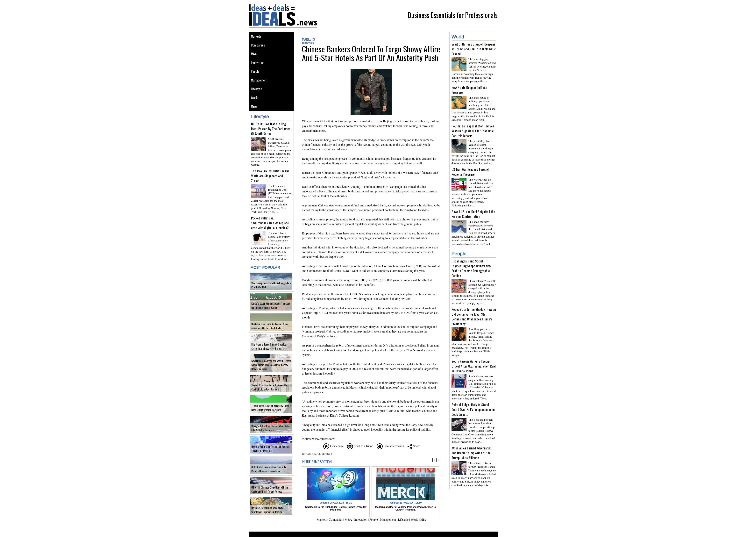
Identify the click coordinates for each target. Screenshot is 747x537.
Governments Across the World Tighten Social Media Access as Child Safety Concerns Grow (271, 365)
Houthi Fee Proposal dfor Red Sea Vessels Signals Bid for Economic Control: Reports (473, 131)
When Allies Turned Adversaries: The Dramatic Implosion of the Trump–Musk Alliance (472, 453)
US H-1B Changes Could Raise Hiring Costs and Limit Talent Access (269, 489)
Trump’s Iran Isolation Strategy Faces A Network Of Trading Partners (271, 408)
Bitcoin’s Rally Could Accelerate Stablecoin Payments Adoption (267, 510)
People (255, 71)
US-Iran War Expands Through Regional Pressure (470, 172)
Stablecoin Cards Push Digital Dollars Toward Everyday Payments (335, 508)
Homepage (336, 446)
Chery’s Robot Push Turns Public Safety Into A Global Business (271, 428)
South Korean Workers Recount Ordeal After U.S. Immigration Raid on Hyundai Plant (474, 366)
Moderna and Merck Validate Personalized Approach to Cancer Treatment (405, 508)
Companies (258, 45)
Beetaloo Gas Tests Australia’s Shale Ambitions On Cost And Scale (269, 326)
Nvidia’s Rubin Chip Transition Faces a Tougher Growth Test (270, 448)
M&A (254, 53)
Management (259, 80)
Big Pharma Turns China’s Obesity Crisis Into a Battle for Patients (268, 346)
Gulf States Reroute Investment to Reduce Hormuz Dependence (268, 469)
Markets (256, 36)
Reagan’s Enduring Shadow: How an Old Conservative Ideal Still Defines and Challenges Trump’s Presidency (474, 316)
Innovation (257, 62)
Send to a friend (363, 446)
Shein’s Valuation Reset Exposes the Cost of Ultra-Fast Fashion (269, 387)
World (254, 97)
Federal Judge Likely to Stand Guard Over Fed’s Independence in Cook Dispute (473, 409)
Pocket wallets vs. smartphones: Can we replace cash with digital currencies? (270, 223)
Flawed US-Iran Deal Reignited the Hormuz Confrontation (473, 214)
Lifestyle (256, 88)
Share (416, 446)
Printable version (393, 446)
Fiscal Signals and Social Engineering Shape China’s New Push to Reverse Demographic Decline (471, 268)
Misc (254, 106)
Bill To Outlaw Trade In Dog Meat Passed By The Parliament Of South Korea (271, 128)
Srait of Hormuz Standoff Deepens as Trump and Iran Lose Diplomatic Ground (474, 49)
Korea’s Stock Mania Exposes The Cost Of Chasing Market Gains (270, 305)
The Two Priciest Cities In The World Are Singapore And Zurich (270, 175)
